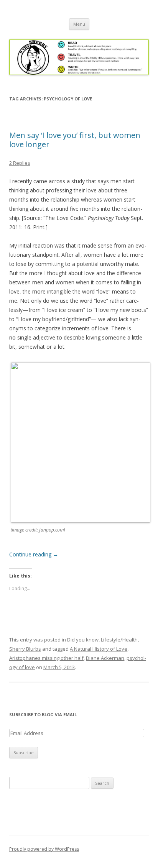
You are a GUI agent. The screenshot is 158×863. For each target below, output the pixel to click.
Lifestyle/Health (119, 639)
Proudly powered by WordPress (44, 849)
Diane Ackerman (105, 658)
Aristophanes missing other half (46, 658)
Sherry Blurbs (25, 648)
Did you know (83, 639)
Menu (79, 24)
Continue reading (33, 554)
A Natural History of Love (98, 648)
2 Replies (19, 162)
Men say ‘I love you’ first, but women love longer (74, 139)
